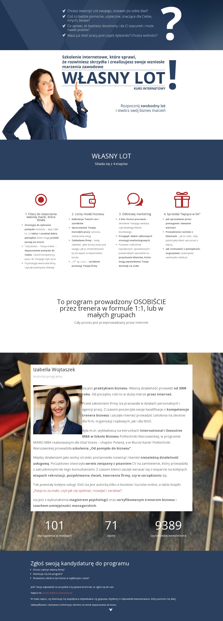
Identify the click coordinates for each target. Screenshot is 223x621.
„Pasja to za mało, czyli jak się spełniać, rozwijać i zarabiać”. (78, 490)
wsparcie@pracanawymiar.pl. (57, 592)
